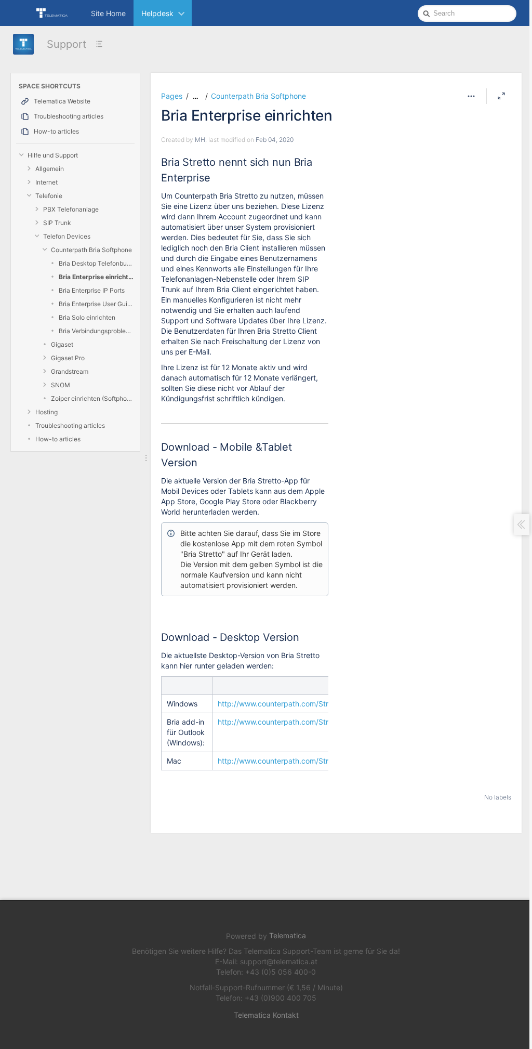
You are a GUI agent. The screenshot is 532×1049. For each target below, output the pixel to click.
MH (200, 139)
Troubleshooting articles (70, 425)
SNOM (60, 385)
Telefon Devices (66, 236)
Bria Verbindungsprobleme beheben (97, 331)
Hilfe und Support (53, 155)
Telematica (287, 935)
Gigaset (62, 344)
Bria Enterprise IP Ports (92, 290)
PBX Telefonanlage (71, 209)
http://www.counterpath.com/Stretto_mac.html (297, 760)
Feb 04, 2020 (275, 139)
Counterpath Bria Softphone (91, 250)
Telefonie (48, 196)
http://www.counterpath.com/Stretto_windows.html (304, 703)
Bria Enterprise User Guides (97, 304)
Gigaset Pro (68, 358)
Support (66, 44)
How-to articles (58, 439)
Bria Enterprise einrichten (97, 277)
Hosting (46, 412)
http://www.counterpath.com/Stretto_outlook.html (302, 721)
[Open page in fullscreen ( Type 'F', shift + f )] (501, 96)
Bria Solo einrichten (87, 317)
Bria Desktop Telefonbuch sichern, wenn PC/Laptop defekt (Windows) (97, 263)
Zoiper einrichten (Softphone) (93, 398)
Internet (46, 182)
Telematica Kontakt (266, 1015)
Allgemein (49, 169)
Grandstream (69, 371)
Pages (171, 95)
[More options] (471, 96)
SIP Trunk (57, 223)
